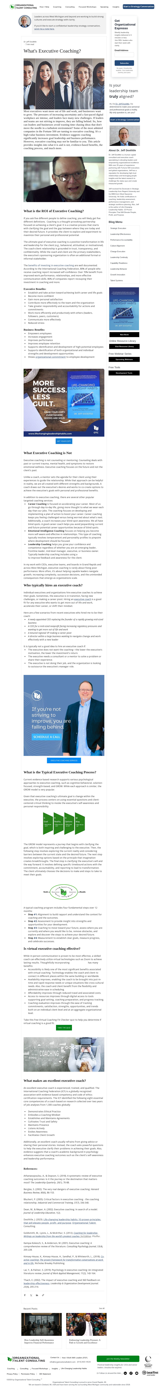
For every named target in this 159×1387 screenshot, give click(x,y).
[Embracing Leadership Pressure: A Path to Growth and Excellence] (86, 1324)
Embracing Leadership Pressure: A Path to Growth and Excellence (84, 1341)
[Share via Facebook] (25, 1295)
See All (101, 1308)
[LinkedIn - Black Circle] (125, 1373)
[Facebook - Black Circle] (131, 1373)
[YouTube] (136, 1373)
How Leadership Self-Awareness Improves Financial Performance (39, 1341)
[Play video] (64, 179)
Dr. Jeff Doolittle (122, 104)
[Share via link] (43, 1295)
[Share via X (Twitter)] (31, 1295)
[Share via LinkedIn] (37, 1295)
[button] (44, 6)
